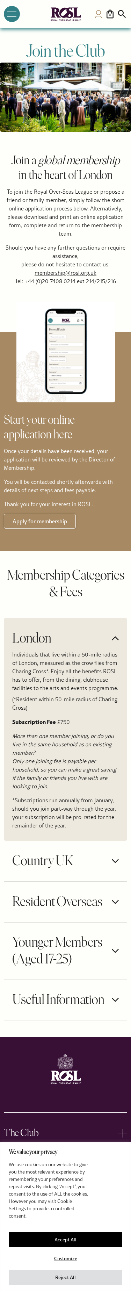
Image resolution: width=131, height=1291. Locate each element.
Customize (65, 1258)
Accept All (65, 1239)
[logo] (65, 14)
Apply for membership (40, 521)
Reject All (65, 1277)
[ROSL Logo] (65, 1069)
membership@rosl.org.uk (65, 273)
